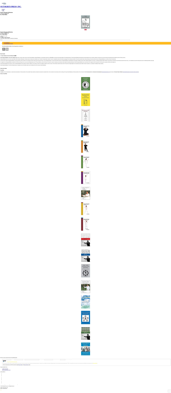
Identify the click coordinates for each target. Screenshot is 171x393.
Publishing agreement (21, 384)
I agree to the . (10, 361)
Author (3, 10)
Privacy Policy (95, 363)
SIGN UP (4, 360)
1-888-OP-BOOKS (5, 368)
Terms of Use (7, 384)
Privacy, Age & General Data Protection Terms (12, 361)
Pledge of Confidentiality (13, 384)
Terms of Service (26, 364)
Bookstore (3, 9)
